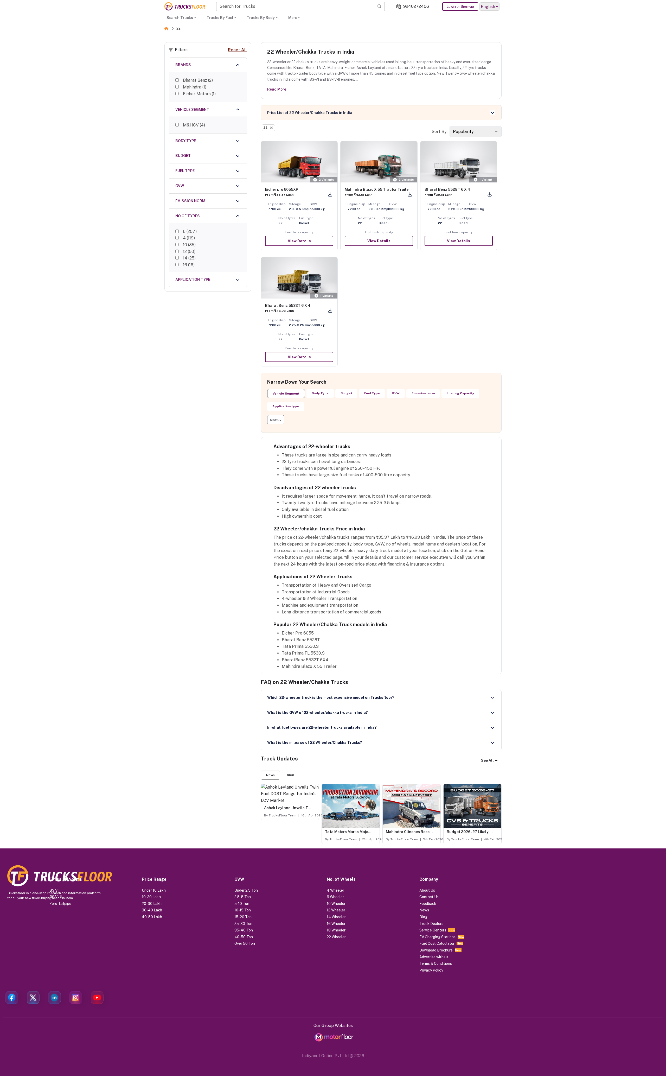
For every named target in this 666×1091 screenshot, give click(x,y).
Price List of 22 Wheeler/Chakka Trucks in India (309, 113)
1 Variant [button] (485, 179)
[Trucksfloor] (184, 6)
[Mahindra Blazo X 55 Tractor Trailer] (379, 161)
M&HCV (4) (194, 125)
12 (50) (189, 251)
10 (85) (189, 244)
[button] (275, 419)
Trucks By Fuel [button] (220, 18)
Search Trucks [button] (179, 18)
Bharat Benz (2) (198, 80)
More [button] (292, 18)
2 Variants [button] (326, 179)
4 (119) (189, 238)
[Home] (166, 28)
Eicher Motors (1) (199, 93)
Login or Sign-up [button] (460, 6)
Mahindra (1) (194, 87)
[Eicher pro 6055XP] (299, 161)
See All (487, 760)
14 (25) (189, 258)
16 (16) (189, 264)
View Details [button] (299, 241)
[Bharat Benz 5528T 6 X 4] (458, 161)
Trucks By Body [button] (261, 18)
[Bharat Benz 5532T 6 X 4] (299, 278)
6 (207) (190, 231)
